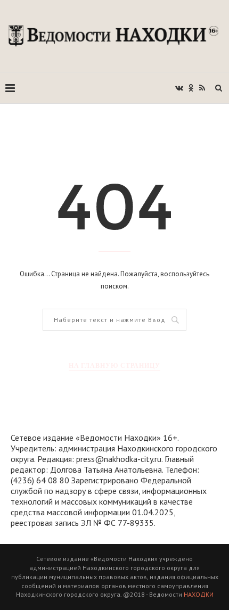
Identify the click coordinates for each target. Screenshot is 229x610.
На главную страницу (114, 365)
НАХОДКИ (199, 594)
